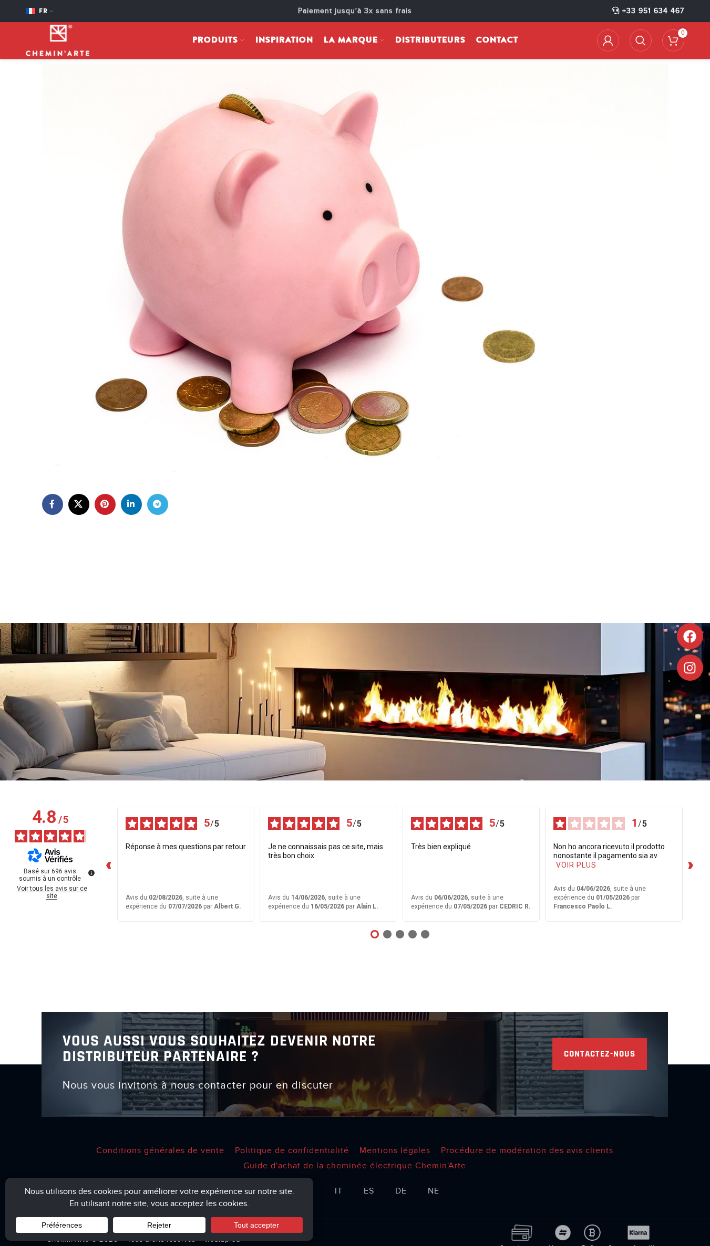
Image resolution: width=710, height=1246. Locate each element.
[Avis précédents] (108, 864)
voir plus (576, 865)
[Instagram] (690, 667)
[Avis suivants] (691, 864)
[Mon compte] (608, 40)
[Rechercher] (640, 40)
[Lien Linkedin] (131, 504)
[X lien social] (78, 504)
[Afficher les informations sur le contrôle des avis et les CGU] (91, 873)
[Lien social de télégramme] (157, 504)
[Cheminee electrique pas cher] (355, 267)
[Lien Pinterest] (105, 504)
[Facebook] (690, 636)
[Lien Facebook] (52, 504)
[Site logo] (57, 40)
